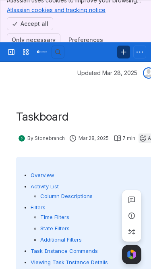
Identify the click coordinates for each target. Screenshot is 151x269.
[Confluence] (41, 52)
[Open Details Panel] (131, 215)
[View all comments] (131, 199)
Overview (42, 175)
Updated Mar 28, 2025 (107, 72)
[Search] (58, 52)
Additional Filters (61, 239)
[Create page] (131, 231)
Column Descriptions (66, 196)
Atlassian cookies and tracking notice (56, 9)
